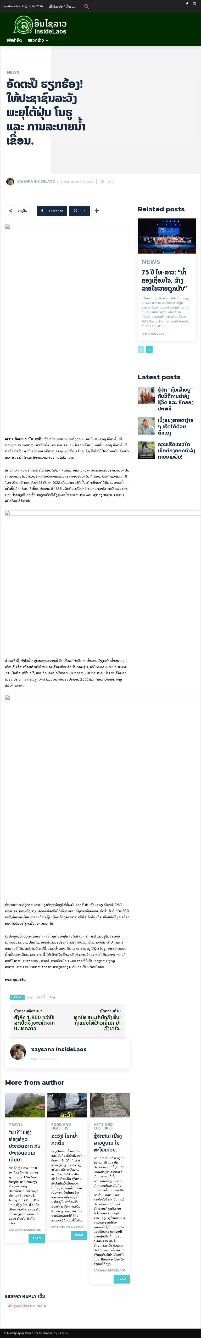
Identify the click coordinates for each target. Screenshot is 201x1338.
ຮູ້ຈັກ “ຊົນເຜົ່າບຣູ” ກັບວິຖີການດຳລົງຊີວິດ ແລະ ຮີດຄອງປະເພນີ (176, 399)
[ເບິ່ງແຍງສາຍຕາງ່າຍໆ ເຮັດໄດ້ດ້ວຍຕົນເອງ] (146, 426)
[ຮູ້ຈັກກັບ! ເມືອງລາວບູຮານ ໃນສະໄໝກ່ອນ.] (110, 1105)
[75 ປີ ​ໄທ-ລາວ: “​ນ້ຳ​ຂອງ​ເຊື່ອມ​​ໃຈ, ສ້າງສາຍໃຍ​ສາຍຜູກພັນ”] (167, 236)
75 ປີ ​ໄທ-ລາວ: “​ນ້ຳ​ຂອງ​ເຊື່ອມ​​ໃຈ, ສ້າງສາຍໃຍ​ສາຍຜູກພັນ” (164, 280)
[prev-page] (141, 349)
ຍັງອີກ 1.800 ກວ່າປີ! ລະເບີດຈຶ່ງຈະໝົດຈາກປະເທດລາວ (34, 1023)
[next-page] (149, 349)
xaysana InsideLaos (36, 181)
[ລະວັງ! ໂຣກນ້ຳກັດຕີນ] (67, 1105)
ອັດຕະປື (41, 997)
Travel (16, 1124)
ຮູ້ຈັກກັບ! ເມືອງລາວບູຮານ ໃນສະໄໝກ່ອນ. (108, 1143)
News (13, 72)
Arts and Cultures (103, 1126)
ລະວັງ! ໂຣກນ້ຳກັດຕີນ (64, 1139)
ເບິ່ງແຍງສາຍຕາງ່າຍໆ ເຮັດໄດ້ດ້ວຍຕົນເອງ (175, 426)
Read (36, 1238)
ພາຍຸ (29, 997)
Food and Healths (61, 1126)
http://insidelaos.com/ (44, 1059)
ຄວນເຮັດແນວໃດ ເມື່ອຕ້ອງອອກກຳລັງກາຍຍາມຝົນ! (176, 450)
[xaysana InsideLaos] (11, 181)
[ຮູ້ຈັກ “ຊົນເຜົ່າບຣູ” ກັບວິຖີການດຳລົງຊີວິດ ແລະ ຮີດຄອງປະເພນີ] (146, 395)
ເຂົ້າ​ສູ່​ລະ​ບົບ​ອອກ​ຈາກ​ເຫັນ (27, 1305)
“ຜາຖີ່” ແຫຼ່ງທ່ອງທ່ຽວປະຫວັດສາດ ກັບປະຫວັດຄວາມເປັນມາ (25, 1146)
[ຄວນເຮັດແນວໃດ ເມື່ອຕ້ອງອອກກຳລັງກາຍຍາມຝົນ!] (146, 450)
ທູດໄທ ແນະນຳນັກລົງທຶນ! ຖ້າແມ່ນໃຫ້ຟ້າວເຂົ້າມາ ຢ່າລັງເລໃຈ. (97, 1023)
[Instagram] (194, 4)
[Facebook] (187, 4)
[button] (86, 6)
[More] (96, 211)
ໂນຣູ (52, 997)
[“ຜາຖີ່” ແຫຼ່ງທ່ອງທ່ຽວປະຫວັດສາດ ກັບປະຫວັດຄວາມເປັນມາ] (25, 1105)
